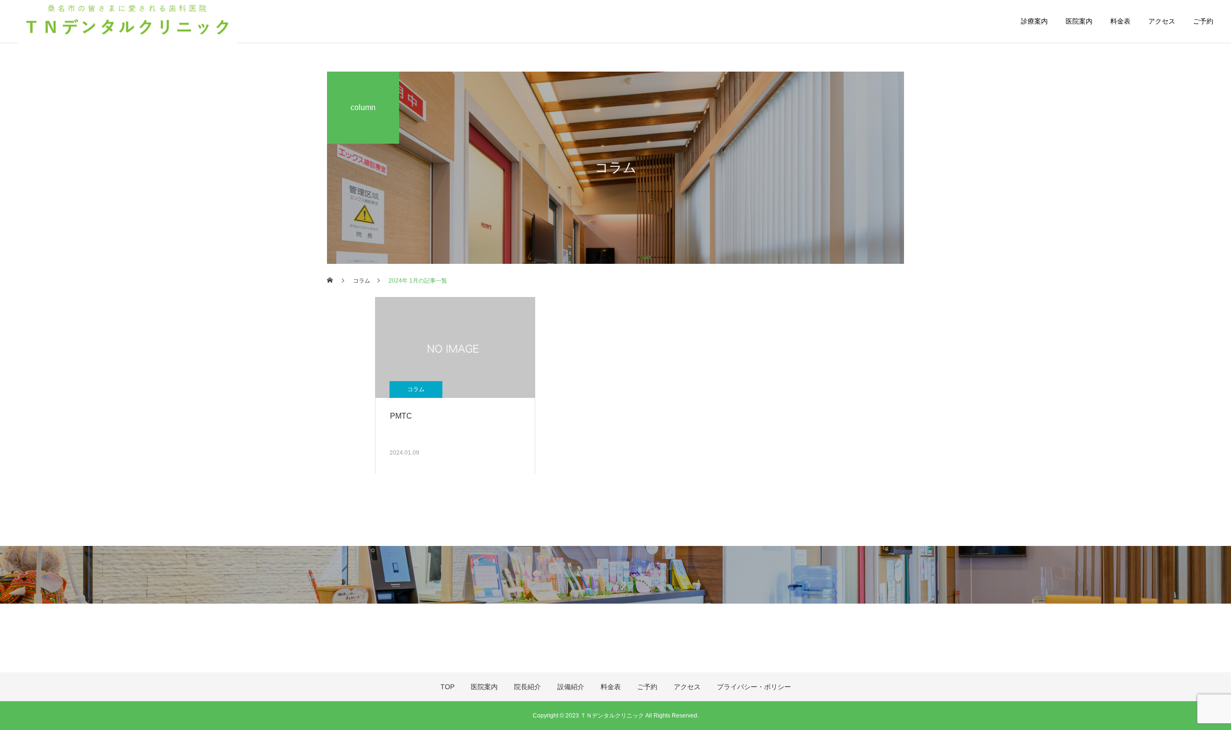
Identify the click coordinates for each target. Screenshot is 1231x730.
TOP (447, 687)
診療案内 (1034, 21)
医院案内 (1079, 21)
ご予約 (1203, 21)
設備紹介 (570, 687)
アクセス (1161, 21)
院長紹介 (527, 687)
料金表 (1120, 21)
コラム (416, 389)
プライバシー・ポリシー (754, 687)
